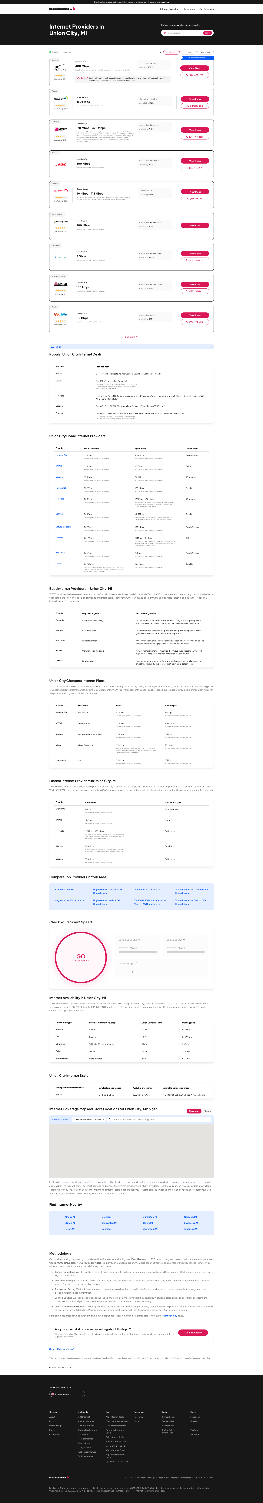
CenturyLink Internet (87, 1430)
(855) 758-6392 (196, 260)
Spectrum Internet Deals (117, 1421)
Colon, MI (148, 1222)
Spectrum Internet (86, 1421)
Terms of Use (168, 1421)
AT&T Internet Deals (115, 1417)
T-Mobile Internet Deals (116, 1425)
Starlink (59, 513)
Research (138, 1417)
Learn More (165, 2)
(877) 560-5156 (196, 167)
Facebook (195, 1417)
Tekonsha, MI (191, 1228)
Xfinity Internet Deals (115, 1450)
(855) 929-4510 (196, 322)
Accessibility (168, 1425)
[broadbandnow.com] (62, 9)
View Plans (194, 68)
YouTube (194, 1430)
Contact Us (54, 1434)
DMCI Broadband (63, 526)
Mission (52, 1421)
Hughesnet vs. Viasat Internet (70, 900)
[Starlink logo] (60, 67)
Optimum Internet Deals (117, 1461)
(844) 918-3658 (196, 137)
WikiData (194, 1434)
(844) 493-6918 (196, 75)
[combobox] (161, 1119)
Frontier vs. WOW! (64, 889)
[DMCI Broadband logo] (61, 283)
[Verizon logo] (61, 165)
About (52, 1417)
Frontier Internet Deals (116, 1441)
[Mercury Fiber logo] (61, 222)
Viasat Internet (84, 1443)
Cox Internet (83, 1434)
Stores (207, 1111)
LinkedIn (194, 1421)
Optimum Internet (86, 1456)
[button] (169, 9)
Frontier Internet (85, 1438)
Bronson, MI (108, 1216)
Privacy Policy (168, 1417)
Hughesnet (61, 488)
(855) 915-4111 (196, 198)
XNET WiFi (60, 552)
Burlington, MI (150, 1216)
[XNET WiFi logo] (61, 257)
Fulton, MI (70, 1228)
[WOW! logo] (61, 315)
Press (52, 1430)
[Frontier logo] (61, 191)
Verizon (59, 477)
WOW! (59, 466)
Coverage (194, 1111)
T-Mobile (60, 498)
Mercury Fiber (62, 455)
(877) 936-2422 (196, 291)
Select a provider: (61, 1119)
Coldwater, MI (109, 1222)
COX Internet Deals (115, 1437)
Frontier (59, 537)
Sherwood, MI (150, 1228)
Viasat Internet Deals (115, 1446)
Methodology (170, 1315)
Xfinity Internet (85, 1447)
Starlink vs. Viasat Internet (147, 889)
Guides (137, 1421)
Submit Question (193, 1332)
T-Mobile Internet (86, 1425)
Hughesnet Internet (87, 1452)
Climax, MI (70, 1222)
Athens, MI (70, 1216)
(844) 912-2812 (196, 106)
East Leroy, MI (191, 1222)
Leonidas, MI (108, 1228)
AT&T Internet (84, 1417)
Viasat (59, 563)
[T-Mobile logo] (61, 129)
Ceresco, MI (190, 1216)
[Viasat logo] (61, 98)
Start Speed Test (80, 957)
